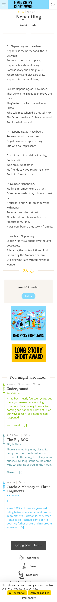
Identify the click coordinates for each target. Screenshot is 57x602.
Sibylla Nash (14, 444)
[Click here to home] (28, 545)
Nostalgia (11, 384)
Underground (17, 389)
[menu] (4, 4)
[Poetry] (29, 353)
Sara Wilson (13, 393)
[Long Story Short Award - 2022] (28, 323)
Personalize (29, 598)
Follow (28, 296)
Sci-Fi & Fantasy (13, 435)
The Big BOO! (18, 440)
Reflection (11, 482)
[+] (25, 425)
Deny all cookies (39, 593)
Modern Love (24, 384)
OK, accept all (17, 593)
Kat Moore (13, 495)
